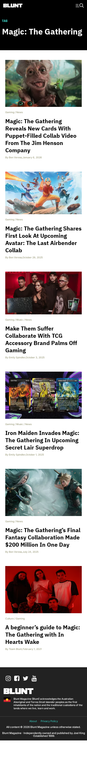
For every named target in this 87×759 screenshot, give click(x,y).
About (33, 721)
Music (19, 319)
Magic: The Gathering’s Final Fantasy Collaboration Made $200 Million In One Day (42, 537)
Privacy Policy (49, 721)
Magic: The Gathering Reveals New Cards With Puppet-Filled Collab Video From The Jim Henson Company (40, 135)
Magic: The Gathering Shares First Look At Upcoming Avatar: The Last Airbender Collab (43, 239)
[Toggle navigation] (79, 5)
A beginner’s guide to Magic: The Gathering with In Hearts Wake (42, 634)
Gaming (9, 112)
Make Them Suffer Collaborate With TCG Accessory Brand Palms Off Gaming (41, 339)
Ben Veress (15, 157)
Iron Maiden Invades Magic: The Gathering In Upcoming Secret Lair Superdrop (42, 440)
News (19, 112)
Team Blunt (15, 649)
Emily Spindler (17, 357)
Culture (9, 618)
